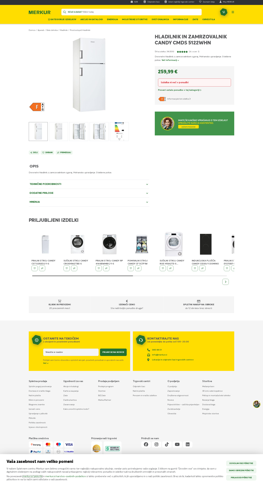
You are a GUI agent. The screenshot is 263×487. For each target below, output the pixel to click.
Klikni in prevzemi (60, 305)
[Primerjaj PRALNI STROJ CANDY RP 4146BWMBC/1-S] (106, 268)
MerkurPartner (104, 400)
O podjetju (172, 386)
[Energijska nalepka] (162, 99)
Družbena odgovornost (178, 396)
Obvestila (208, 20)
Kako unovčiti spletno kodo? (76, 409)
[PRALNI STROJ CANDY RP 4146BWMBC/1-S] (110, 245)
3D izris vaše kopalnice (212, 391)
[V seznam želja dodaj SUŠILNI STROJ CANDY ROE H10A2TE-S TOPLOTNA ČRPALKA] (163, 268)
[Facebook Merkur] (146, 444)
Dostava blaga (208, 405)
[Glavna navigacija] (233, 12)
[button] (89, 75)
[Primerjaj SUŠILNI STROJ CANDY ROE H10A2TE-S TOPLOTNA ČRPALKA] (170, 268)
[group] (38, 131)
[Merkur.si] (39, 13)
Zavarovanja (69, 405)
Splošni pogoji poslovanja (40, 386)
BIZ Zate (102, 396)
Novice (171, 400)
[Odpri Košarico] (223, 12)
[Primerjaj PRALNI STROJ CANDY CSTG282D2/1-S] (42, 268)
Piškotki (32, 418)
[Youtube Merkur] (177, 444)
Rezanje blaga (208, 400)
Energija (112, 20)
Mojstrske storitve (135, 20)
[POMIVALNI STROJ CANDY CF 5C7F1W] (142, 245)
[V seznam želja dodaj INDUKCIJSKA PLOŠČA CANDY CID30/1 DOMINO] (195, 268)
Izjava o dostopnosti (38, 427)
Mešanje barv (208, 386)
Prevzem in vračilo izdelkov (145, 396)
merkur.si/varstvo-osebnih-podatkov (65, 476)
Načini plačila (35, 396)
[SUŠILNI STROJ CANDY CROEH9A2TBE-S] (78, 245)
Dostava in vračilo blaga (39, 391)
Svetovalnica (160, 20)
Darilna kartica (70, 400)
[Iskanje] (64, 12)
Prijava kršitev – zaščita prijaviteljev (183, 405)
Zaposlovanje (174, 391)
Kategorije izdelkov (63, 20)
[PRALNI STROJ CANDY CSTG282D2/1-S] (45, 245)
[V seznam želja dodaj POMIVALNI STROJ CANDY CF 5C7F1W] (131, 268)
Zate (195, 20)
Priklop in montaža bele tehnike (216, 396)
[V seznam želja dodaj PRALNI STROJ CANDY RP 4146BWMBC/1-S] (99, 268)
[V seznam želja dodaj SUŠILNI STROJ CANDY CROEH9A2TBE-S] (67, 268)
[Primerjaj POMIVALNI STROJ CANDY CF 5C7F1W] (138, 268)
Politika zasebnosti (37, 423)
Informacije (180, 20)
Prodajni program (106, 386)
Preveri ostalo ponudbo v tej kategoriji (179, 90)
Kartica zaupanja (70, 391)
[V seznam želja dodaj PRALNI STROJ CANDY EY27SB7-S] (227, 268)
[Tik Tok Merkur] (167, 444)
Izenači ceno (127, 305)
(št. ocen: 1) (194, 52)
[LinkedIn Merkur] (187, 444)
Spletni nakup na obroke (198, 305)
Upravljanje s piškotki (38, 414)
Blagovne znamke (37, 405)
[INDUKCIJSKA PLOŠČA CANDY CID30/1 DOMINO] (206, 245)
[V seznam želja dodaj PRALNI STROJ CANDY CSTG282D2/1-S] (35, 268)
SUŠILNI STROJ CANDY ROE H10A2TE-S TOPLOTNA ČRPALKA (172, 264)
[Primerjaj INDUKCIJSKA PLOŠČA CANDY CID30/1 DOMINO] (202, 268)
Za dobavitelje (174, 409)
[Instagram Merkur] (156, 444)
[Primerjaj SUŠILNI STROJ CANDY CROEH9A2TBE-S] (74, 268)
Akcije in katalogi (91, 20)
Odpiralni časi (139, 386)
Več (45, 363)
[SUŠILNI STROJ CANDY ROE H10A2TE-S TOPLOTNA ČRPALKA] (174, 245)
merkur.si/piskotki (32, 476)
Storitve (102, 391)
